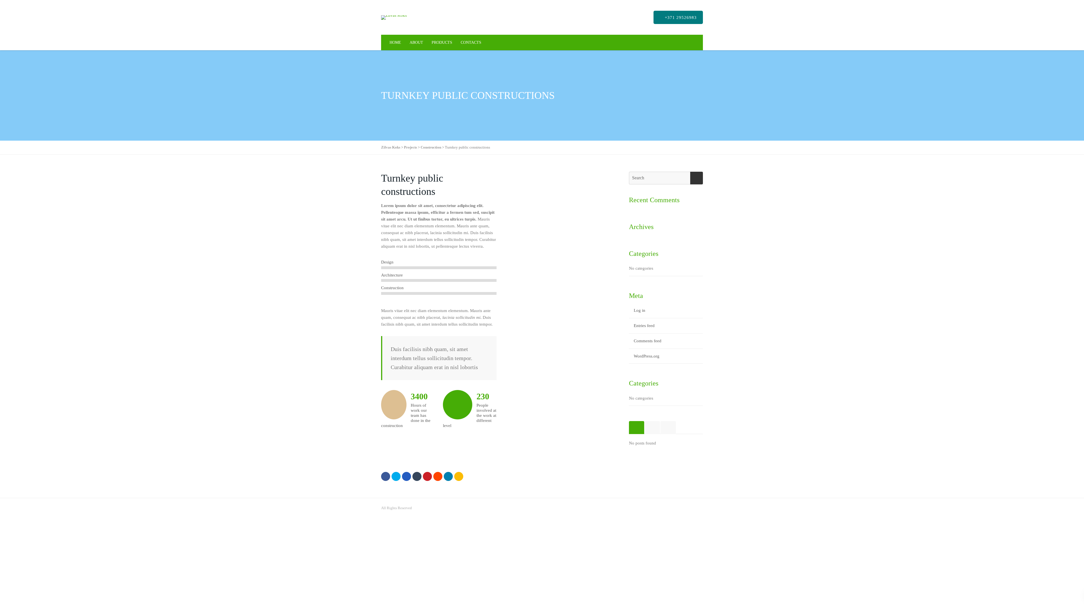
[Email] (458, 476)
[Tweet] (396, 476)
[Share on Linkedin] (437, 476)
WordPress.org (646, 356)
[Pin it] (427, 476)
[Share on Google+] (406, 476)
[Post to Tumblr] (416, 476)
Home (395, 42)
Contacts (471, 42)
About (416, 42)
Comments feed (647, 341)
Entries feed (644, 325)
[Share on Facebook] (385, 476)
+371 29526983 (680, 17)
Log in (639, 310)
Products (442, 42)
